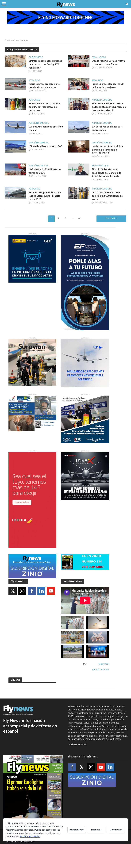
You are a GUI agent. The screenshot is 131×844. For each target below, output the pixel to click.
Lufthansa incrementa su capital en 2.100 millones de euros (107, 196)
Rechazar (96, 829)
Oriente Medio (36, 57)
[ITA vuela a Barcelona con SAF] (15, 146)
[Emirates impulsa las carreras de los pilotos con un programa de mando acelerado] (78, 103)
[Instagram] (22, 591)
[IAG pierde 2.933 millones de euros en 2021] (15, 169)
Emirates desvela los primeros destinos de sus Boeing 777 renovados (45, 64)
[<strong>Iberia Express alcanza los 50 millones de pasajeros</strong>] (78, 84)
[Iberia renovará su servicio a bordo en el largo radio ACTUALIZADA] (78, 146)
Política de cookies (30, 836)
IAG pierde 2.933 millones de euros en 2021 (45, 171)
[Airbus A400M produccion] (72, 637)
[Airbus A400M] (97, 637)
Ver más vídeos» (100, 669)
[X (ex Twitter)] (12, 591)
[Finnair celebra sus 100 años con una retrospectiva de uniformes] (15, 103)
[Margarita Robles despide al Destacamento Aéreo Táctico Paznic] (72, 622)
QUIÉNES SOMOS (77, 744)
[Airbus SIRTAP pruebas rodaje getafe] (72, 651)
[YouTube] (51, 591)
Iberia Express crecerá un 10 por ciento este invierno (44, 85)
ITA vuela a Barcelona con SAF (45, 146)
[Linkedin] (41, 591)
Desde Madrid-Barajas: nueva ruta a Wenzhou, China (108, 62)
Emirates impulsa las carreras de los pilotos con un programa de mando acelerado (109, 107)
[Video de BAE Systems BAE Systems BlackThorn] (97, 622)
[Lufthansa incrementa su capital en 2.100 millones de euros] (78, 192)
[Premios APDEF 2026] (97, 651)
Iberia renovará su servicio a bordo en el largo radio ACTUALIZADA (107, 149)
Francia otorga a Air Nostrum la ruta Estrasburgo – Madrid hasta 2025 (45, 196)
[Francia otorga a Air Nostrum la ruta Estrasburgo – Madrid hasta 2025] (15, 192)
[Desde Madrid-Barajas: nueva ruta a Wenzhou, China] (78, 60)
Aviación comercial (102, 100)
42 (79, 218)
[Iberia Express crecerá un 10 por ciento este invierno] (15, 84)
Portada (9, 40)
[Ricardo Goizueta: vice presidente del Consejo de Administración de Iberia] (78, 169)
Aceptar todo (76, 829)
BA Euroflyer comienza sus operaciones (107, 128)
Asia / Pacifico (99, 57)
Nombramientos (100, 166)
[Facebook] (32, 591)
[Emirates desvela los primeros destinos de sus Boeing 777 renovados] (15, 60)
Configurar (116, 829)
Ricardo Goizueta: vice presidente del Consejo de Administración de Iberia (106, 173)
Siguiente (110, 218)
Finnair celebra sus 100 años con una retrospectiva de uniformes (44, 107)
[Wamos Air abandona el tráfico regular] (15, 126)
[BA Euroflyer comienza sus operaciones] (78, 126)
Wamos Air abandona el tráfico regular (46, 128)
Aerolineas (34, 80)
